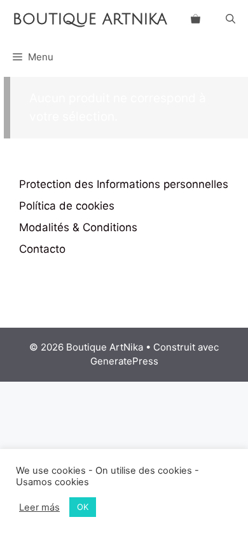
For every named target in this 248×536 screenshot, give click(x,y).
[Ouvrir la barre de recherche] (230, 19)
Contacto (42, 249)
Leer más (39, 507)
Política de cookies (66, 205)
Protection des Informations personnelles (123, 184)
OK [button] (82, 507)
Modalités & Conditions (78, 227)
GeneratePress (124, 361)
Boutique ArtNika (90, 19)
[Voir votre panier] (195, 19)
